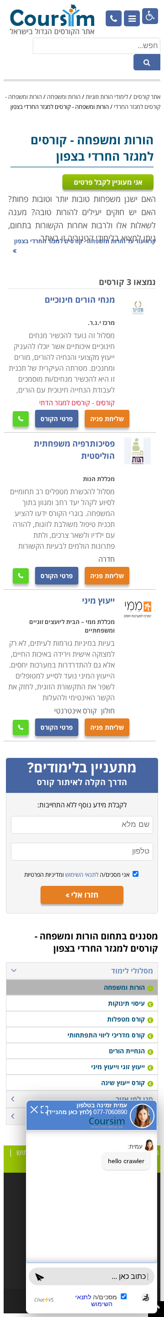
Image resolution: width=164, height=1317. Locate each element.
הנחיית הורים (127, 1051)
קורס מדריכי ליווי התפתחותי (106, 1035)
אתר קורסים (146, 97)
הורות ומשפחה (64, 97)
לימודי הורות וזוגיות (107, 97)
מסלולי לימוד (132, 971)
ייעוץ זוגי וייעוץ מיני (118, 1066)
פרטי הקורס (57, 418)
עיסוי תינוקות (126, 1003)
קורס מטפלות (126, 1019)
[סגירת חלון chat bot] (34, 1109)
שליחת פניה (107, 418)
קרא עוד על (85, 241)
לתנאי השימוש (81, 874)
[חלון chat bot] (91, 1206)
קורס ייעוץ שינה (123, 1082)
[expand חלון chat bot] (44, 1109)
